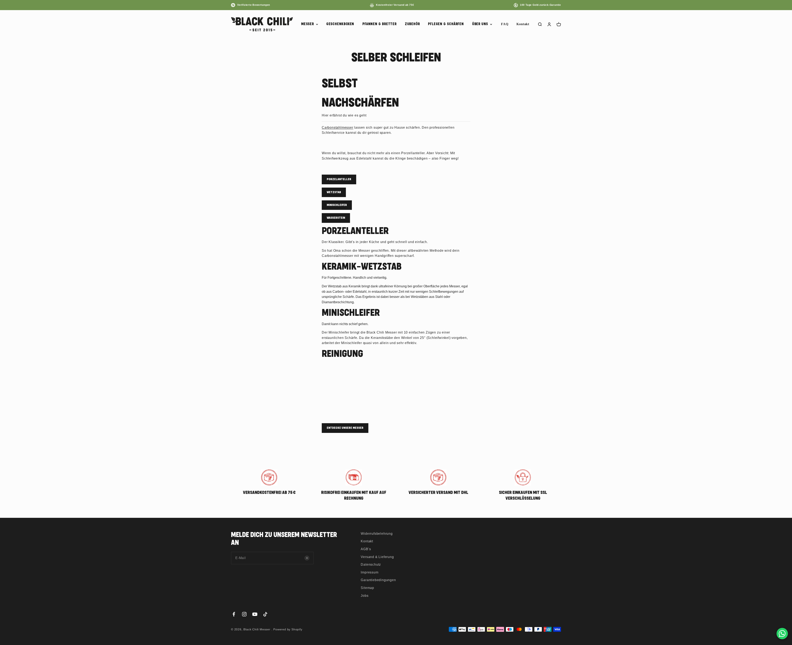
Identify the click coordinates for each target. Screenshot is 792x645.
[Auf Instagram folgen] (244, 614)
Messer (307, 24)
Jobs (364, 595)
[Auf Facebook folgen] (234, 614)
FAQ (504, 24)
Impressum (369, 572)
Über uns (480, 24)
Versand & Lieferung (377, 557)
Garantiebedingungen (378, 580)
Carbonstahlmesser (337, 127)
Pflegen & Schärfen (446, 24)
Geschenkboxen (340, 24)
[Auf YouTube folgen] (255, 614)
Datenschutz (371, 564)
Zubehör (412, 24)
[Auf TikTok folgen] (265, 614)
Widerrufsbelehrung (376, 533)
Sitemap (367, 588)
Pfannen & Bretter (379, 24)
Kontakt (522, 24)
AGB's (366, 549)
